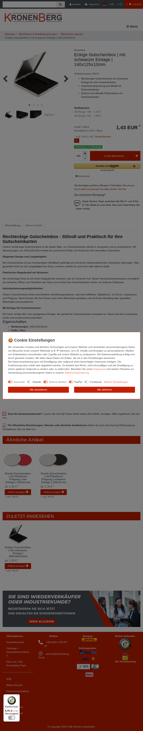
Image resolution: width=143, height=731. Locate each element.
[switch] (11, 718)
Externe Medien (57, 381)
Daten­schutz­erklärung (77, 372)
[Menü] (18, 696)
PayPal (78, 381)
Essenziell (19, 381)
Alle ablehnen (104, 389)
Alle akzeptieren (38, 389)
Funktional (95, 381)
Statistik (36, 381)
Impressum (99, 369)
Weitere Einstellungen (116, 381)
